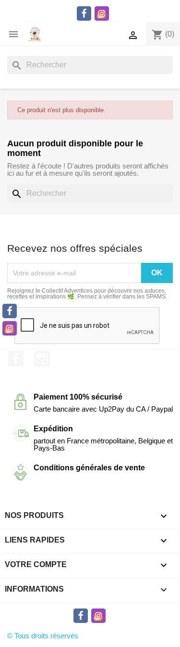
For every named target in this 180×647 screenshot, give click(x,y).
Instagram (42, 358)
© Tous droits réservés (42, 636)
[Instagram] (9, 328)
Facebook (16, 358)
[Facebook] (9, 311)
